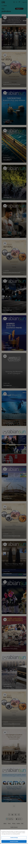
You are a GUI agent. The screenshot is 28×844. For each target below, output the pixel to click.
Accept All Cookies (14, 841)
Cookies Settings (14, 837)
